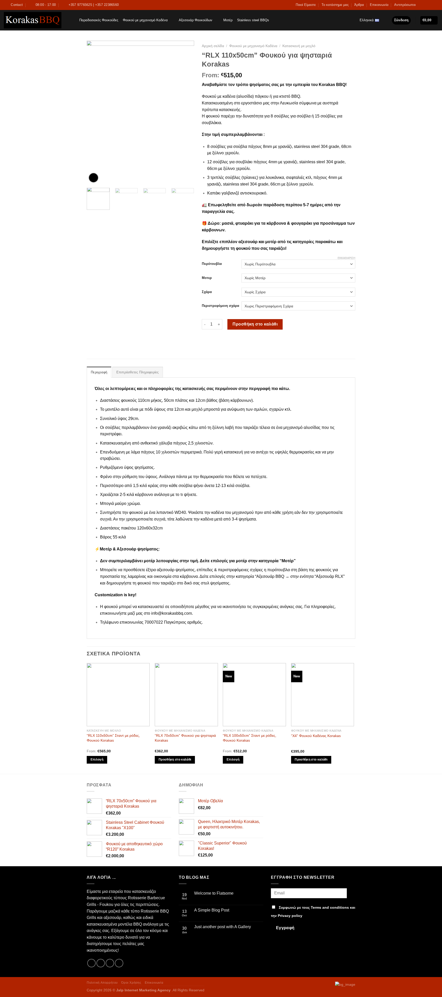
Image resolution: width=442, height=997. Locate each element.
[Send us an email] (430, 5)
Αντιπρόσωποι (405, 5)
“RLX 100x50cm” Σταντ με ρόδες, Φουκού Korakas (249, 737)
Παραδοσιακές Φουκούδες (98, 20)
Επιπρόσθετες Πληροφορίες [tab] (137, 372)
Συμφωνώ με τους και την (313, 911)
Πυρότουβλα (212, 264)
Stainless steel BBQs (253, 20)
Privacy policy (290, 916)
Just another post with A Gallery (222, 927)
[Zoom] (93, 178)
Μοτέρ (228, 20)
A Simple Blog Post (211, 910)
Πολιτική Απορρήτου (102, 982)
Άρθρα (359, 5)
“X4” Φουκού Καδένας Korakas (316, 736)
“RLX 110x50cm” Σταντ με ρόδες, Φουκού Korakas (113, 737)
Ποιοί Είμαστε (306, 5)
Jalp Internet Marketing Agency (143, 990)
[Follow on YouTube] (435, 5)
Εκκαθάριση (346, 257)
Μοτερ (207, 278)
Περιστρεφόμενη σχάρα (220, 306)
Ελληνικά (367, 20)
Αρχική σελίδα (213, 46)
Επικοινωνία (379, 5)
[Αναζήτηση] (72, 20)
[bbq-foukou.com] (32, 20)
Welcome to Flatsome (214, 893)
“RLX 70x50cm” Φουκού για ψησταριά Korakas (185, 737)
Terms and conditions (330, 907)
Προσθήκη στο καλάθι (255, 324)
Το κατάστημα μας (335, 5)
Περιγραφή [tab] (99, 372)
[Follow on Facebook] (421, 5)
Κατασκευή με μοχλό (298, 46)
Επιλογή (97, 759)
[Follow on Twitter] (425, 5)
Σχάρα (207, 292)
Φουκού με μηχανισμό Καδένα (145, 20)
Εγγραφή (285, 928)
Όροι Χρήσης (131, 982)
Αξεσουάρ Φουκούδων (195, 20)
